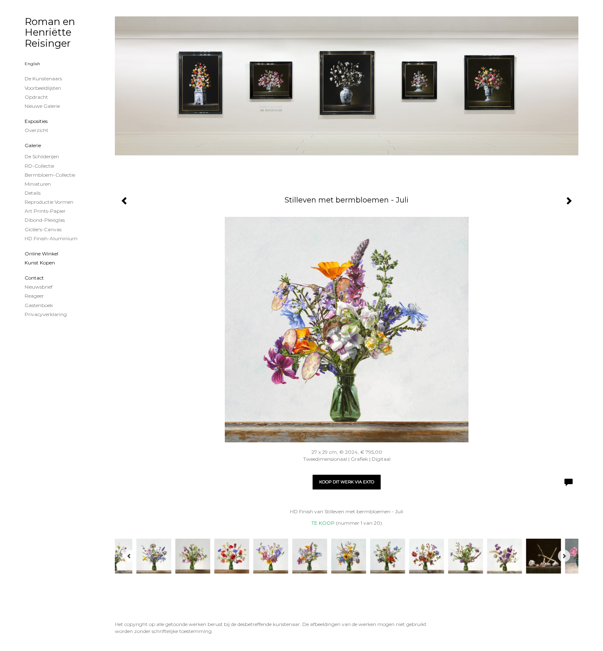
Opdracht (36, 97)
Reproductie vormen (49, 202)
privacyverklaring (46, 314)
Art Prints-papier (45, 211)
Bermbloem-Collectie (50, 175)
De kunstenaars (43, 78)
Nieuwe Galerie (42, 106)
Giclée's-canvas (43, 229)
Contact (34, 278)
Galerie (33, 145)
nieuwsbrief (39, 287)
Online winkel (41, 253)
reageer (34, 296)
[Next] (564, 556)
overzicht (36, 130)
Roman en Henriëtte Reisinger (50, 32)
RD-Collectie (39, 166)
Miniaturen (38, 184)
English (32, 63)
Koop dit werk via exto (346, 482)
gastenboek (39, 305)
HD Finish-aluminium (51, 238)
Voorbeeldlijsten (43, 88)
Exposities (36, 121)
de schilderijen (42, 156)
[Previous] (129, 556)
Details (33, 193)
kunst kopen (40, 262)
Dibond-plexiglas (45, 220)
